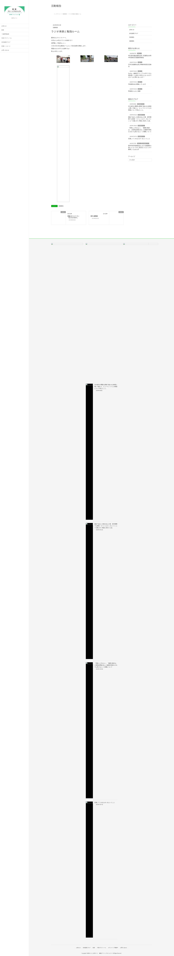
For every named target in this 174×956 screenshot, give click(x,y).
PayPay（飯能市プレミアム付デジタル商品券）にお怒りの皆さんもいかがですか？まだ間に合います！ (139, 75)
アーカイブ (131, 156)
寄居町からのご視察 (134, 91)
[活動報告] (58, 218)
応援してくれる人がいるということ (139, 138)
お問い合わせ (5, 50)
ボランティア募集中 (113, 947)
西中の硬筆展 (94, 216)
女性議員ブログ (5, 42)
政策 (2, 30)
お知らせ (4, 26)
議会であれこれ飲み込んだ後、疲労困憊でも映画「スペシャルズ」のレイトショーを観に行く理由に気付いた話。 (139, 119)
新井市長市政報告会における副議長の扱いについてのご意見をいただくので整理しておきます (139, 147)
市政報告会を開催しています (137, 84)
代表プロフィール (6, 38)
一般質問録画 (5, 34)
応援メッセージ (5, 46)
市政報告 (131, 37)
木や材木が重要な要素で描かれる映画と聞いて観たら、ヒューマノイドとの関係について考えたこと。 (139, 108)
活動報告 (55, 27)
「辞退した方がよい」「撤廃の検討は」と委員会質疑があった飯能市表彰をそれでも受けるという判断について (139, 129)
